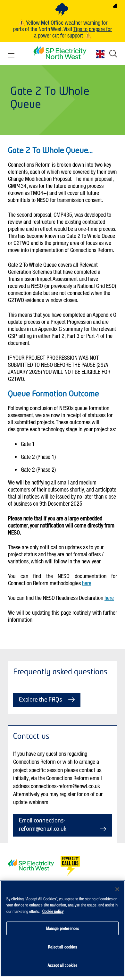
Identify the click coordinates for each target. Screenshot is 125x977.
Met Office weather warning (70, 22)
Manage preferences (62, 928)
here (86, 582)
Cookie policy (52, 911)
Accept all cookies (62, 965)
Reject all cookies (62, 946)
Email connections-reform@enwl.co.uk (43, 825)
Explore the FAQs (40, 700)
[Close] (117, 889)
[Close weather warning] (115, 5)
